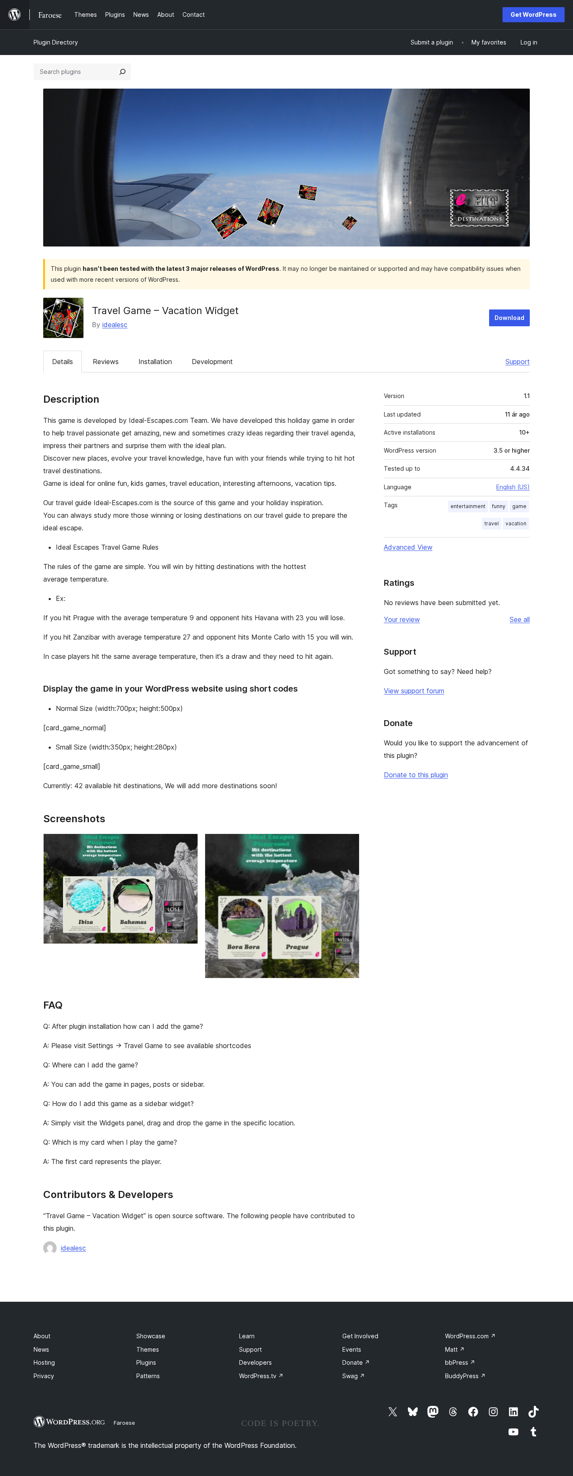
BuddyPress (465, 1375)
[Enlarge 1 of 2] (186, 845)
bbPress (460, 1362)
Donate (356, 1362)
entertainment (468, 506)
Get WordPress (533, 14)
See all (520, 619)
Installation (155, 361)
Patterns (148, 1375)
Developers (255, 1362)
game (519, 506)
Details (62, 361)
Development (212, 361)
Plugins (146, 1362)
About (42, 1336)
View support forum (414, 691)
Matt (455, 1349)
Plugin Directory (56, 42)
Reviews (106, 361)
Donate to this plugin (416, 775)
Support (517, 361)
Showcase (150, 1336)
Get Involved (360, 1336)
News (41, 1349)
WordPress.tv (261, 1375)
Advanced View (408, 547)
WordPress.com (470, 1336)
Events (351, 1349)
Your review (402, 619)
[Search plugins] (122, 71)
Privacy (44, 1375)
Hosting (44, 1362)
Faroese (124, 1422)
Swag (353, 1375)
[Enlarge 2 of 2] (348, 845)
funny (498, 506)
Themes (147, 1349)
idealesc (115, 324)
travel (491, 523)
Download (509, 317)
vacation (515, 523)
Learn (247, 1336)
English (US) (513, 486)
